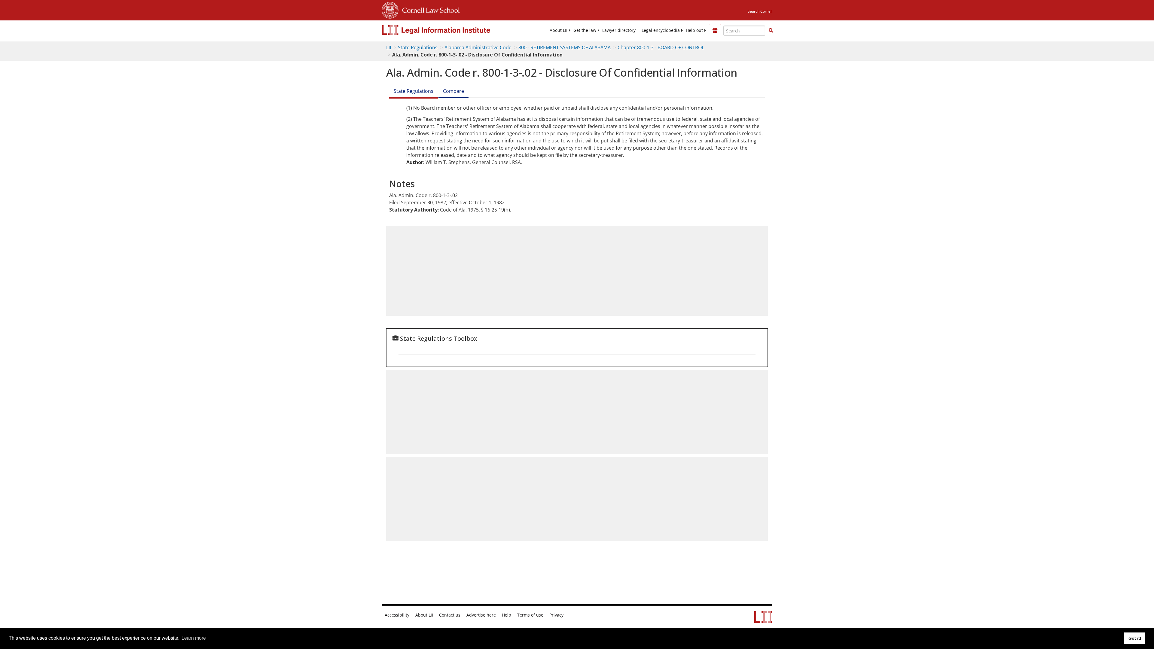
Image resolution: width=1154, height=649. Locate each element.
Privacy (556, 615)
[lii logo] (449, 30)
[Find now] (771, 30)
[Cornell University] (390, 9)
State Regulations (418, 47)
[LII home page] (763, 620)
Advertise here (481, 615)
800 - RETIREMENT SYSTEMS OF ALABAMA (564, 47)
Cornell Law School (429, 9)
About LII (558, 30)
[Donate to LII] (715, 30)
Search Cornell (760, 11)
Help (506, 615)
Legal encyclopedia (661, 30)
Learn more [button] (194, 638)
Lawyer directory (619, 30)
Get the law (584, 30)
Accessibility (397, 615)
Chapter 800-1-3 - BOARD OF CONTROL (661, 47)
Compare (453, 91)
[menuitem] (558, 30)
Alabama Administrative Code (477, 47)
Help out (694, 30)
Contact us (449, 615)
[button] (771, 30)
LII (388, 47)
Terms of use (530, 615)
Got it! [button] (1134, 638)
